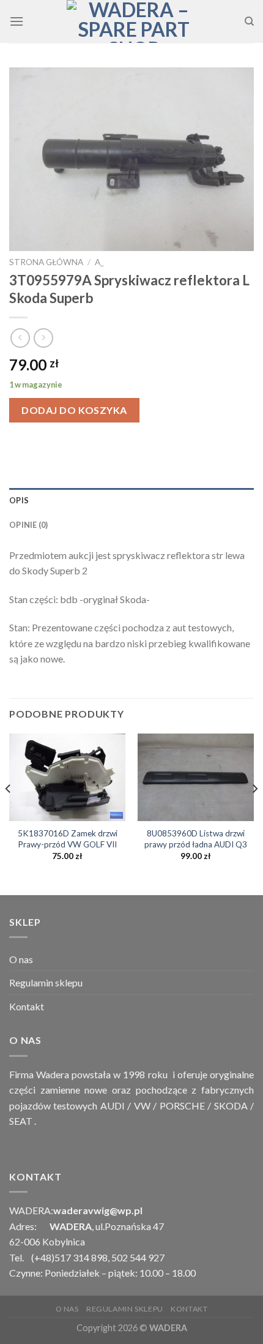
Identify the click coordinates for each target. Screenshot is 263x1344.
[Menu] (16, 21)
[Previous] (8, 813)
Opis (19, 500)
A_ (99, 262)
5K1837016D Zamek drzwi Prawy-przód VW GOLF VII (67, 838)
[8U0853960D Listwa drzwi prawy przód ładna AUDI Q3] (196, 777)
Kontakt (26, 1006)
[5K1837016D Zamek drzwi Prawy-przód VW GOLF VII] (67, 777)
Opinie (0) (28, 525)
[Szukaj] (249, 21)
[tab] (131, 500)
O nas (21, 959)
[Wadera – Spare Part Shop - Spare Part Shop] (134, 21)
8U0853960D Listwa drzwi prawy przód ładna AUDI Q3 (195, 838)
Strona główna (46, 262)
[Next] (254, 813)
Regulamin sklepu (46, 982)
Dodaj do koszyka (74, 410)
